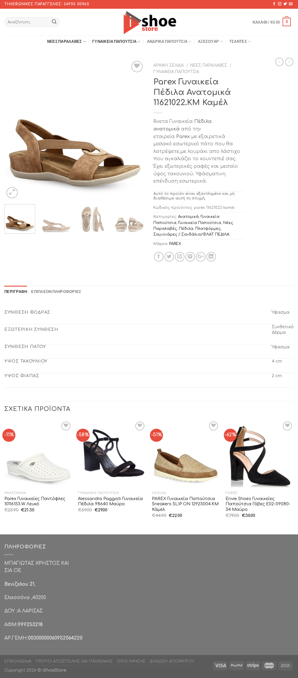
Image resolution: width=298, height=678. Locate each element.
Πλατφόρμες (208, 229)
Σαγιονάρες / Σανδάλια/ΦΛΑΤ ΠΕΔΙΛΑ (191, 234)
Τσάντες (238, 41)
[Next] (134, 130)
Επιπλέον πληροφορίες (56, 291)
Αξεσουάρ (208, 41)
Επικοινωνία (18, 661)
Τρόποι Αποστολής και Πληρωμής (74, 661)
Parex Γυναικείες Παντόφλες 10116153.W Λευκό (34, 501)
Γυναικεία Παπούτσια (114, 41)
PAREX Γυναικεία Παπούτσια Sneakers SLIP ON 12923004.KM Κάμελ (185, 504)
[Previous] (14, 130)
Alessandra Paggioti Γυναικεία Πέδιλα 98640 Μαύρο (110, 501)
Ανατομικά (188, 217)
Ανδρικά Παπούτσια (167, 41)
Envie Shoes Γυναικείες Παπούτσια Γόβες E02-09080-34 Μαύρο (258, 504)
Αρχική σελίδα (168, 65)
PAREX (175, 244)
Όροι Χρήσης (131, 661)
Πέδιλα (186, 229)
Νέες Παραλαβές (64, 41)
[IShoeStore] (149, 22)
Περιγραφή (15, 291)
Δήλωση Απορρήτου (172, 661)
